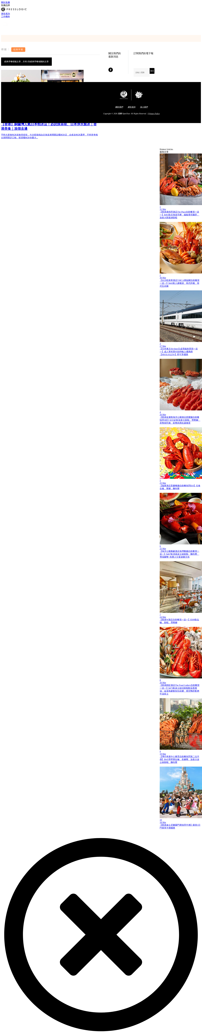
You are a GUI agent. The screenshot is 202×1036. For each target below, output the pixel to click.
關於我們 (119, 107)
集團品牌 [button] (5, 5)
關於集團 (5, 2)
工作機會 (5, 16)
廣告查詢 (5, 13)
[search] (2, 30)
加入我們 (144, 107)
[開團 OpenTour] (6, 27)
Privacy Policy (154, 114)
